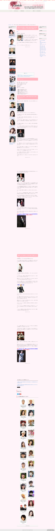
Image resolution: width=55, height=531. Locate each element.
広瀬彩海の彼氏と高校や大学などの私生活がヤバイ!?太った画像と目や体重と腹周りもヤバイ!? (31, 446)
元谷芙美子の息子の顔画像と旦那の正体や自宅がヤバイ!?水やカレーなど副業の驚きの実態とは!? (23, 427)
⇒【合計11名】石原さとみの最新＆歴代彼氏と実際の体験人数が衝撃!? (12, 37)
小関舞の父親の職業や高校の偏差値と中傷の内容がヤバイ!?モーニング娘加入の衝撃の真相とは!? (23, 469)
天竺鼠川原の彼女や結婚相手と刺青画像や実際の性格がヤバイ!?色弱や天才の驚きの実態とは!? (23, 406)
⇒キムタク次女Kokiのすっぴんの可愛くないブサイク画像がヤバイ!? (12, 46)
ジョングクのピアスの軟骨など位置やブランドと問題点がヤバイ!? (31, 488)
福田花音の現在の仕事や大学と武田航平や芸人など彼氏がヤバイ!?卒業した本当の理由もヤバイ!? (31, 457)
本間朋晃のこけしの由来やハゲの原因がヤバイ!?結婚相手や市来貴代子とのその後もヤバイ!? (31, 406)
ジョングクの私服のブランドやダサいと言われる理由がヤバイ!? (31, 427)
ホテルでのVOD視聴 (42, 40)
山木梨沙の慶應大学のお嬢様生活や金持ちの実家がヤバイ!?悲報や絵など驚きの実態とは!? (31, 467)
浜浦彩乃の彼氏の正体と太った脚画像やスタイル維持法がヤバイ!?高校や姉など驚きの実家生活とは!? (23, 490)
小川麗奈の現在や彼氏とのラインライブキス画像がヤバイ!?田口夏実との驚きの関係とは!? (23, 417)
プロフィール (19, 74)
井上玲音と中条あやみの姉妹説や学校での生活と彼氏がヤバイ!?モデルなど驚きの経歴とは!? (23, 448)
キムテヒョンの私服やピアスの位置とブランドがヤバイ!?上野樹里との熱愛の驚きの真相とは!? (23, 438)
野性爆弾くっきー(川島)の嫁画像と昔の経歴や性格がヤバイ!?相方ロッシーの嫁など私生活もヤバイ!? (23, 501)
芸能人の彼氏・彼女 (42, 51)
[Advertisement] (27, 18)
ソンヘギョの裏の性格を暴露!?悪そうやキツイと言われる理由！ (31, 417)
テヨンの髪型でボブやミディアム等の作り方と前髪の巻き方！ (31, 507)
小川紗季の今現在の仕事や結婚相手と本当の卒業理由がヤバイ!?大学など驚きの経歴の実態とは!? (23, 522)
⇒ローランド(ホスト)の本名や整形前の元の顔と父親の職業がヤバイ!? (12, 55)
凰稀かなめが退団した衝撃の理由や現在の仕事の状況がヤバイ (25, 75)
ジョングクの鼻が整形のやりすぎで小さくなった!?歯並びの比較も (31, 497)
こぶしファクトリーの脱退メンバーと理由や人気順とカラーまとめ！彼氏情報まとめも (31, 436)
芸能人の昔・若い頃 (42, 54)
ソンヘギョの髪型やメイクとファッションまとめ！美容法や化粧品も (31, 517)
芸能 (17, 31)
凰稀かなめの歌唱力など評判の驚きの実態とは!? (23, 76)
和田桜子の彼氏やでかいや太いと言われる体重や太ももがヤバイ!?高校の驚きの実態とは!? (23, 480)
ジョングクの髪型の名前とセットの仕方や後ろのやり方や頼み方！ (31, 478)
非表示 (26, 73)
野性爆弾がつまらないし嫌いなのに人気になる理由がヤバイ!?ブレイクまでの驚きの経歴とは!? (23, 511)
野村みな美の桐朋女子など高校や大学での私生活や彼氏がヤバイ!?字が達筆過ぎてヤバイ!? (23, 459)
